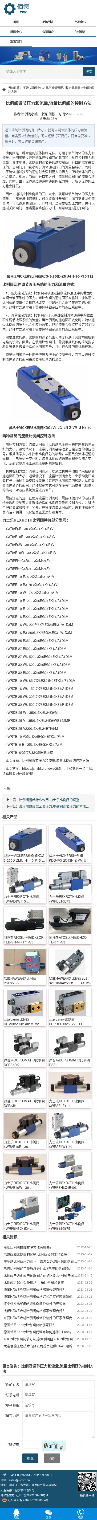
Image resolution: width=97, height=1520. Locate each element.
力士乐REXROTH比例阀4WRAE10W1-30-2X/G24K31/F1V (21, 1185)
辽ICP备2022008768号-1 (32, 1495)
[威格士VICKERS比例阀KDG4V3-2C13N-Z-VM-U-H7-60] (70, 839)
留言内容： (13, 1415)
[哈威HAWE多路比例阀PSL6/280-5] (25, 961)
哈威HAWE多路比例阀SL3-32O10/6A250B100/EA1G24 (70, 980)
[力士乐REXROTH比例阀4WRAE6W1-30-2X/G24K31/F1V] (70, 1125)
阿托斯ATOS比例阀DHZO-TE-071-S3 (68, 939)
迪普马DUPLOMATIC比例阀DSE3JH (24, 1103)
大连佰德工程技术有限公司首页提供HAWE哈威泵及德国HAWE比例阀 (40, 1345)
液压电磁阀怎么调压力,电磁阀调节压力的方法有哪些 (57, 806)
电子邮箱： (13, 1405)
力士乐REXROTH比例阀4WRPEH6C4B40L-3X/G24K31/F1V (67, 1185)
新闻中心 (16, 32)
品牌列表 (48, 22)
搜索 (88, 72)
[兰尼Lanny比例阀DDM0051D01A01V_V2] (25, 1002)
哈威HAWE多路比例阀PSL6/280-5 (20, 980)
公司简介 (48, 32)
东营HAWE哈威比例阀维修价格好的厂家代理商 (38, 1317)
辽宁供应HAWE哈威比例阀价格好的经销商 (35, 1303)
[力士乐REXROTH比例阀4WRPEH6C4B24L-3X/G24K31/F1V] (25, 1207)
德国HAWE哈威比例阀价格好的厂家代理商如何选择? (40, 1296)
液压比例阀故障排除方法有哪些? (28, 1247)
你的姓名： (13, 1384)
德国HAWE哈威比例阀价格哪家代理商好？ (35, 1289)
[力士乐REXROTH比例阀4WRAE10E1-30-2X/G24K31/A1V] (25, 1125)
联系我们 (16, 41)
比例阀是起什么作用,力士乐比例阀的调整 (49, 799)
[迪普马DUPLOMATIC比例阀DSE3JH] (25, 1084)
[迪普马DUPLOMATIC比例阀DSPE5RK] (25, 1043)
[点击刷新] (54, 1446)
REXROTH (23, 520)
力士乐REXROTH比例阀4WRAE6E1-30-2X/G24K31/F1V (67, 1103)
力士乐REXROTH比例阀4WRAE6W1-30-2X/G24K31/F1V (67, 1144)
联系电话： (13, 1394)
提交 (30, 1458)
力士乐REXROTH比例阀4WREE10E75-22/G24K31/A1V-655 (67, 898)
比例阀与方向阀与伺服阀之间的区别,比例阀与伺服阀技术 (40, 1275)
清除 (52, 1458)
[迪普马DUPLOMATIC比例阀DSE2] (70, 1043)
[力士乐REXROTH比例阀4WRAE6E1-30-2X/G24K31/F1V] (70, 1084)
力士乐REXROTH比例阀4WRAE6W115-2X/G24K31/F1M (21, 898)
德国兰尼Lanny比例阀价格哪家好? (29, 1324)
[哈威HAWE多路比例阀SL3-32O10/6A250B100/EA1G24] (70, 961)
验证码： (15, 1444)
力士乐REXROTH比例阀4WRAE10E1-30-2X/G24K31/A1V (21, 1144)
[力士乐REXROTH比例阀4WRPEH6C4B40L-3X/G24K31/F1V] (70, 1166)
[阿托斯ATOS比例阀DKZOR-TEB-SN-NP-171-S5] (25, 920)
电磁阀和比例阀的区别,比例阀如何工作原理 (35, 1254)
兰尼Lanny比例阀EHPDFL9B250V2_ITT (66, 1021)
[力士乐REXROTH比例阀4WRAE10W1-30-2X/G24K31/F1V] (25, 1166)
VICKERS (24, 276)
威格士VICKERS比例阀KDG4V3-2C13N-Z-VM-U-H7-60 (68, 858)
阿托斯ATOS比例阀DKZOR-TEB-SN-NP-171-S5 (24, 939)
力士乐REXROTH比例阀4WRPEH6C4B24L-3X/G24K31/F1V (21, 1226)
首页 (16, 22)
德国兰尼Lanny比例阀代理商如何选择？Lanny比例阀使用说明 (40, 1331)
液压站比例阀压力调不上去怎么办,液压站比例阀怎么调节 (40, 1261)
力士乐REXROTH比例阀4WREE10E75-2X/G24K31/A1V (67, 1226)
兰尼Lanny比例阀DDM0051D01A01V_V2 (21, 1021)
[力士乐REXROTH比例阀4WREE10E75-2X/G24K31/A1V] (70, 1207)
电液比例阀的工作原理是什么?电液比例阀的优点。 (40, 1268)
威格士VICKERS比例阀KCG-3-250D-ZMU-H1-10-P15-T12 (25, 858)
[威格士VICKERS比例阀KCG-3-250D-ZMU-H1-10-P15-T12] (25, 839)
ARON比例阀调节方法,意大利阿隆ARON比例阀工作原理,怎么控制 (40, 1338)
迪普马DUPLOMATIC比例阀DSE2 (69, 1062)
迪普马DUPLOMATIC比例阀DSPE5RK (24, 1062)
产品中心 (80, 22)
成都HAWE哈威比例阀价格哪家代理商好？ (35, 1310)
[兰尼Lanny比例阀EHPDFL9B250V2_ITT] (70, 1002)
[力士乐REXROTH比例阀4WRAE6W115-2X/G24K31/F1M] (25, 879)
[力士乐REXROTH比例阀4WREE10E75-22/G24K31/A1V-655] (70, 879)
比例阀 (11, 152)
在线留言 (80, 32)
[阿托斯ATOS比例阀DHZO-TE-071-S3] (70, 920)
